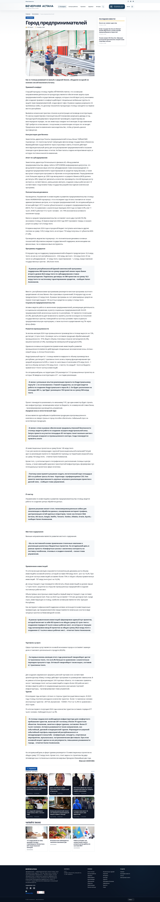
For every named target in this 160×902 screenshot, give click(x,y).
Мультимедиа (91, 879)
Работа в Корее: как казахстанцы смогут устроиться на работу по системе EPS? (82, 843)
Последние (63, 6)
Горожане (83, 6)
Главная (28, 14)
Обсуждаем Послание (108, 881)
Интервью (99, 6)
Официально (106, 883)
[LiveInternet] (35, 892)
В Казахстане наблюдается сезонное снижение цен (59, 841)
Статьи (122, 875)
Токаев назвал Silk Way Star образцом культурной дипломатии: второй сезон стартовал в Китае (111, 39)
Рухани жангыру (92, 887)
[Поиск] (103, 6)
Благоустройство (73, 6)
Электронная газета (125, 877)
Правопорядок (91, 885)
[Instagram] (128, 1)
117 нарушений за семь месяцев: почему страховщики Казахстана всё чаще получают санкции (35, 844)
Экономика (35, 14)
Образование (91, 881)
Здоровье (90, 6)
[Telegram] (131, 1)
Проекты (105, 885)
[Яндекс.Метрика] (29, 892)
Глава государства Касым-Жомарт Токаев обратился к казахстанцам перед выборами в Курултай (110, 30)
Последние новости (125, 873)
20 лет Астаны (91, 871)
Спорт (104, 887)
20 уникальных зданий (108, 871)
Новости (105, 879)
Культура (105, 877)
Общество (90, 883)
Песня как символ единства (108, 23)
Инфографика (91, 877)
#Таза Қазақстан (30, 1)
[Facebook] (133, 1)
